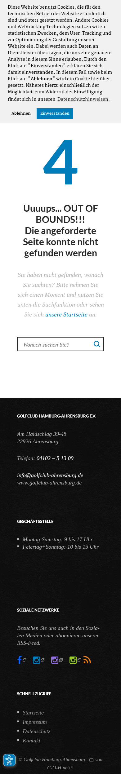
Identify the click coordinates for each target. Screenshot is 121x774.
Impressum (35, 722)
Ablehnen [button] (21, 113)
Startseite (33, 713)
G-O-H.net (58, 767)
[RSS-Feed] (87, 660)
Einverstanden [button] (54, 113)
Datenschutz (36, 731)
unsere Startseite (66, 314)
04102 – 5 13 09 (55, 458)
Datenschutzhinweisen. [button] (83, 99)
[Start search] (97, 343)
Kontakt (31, 740)
